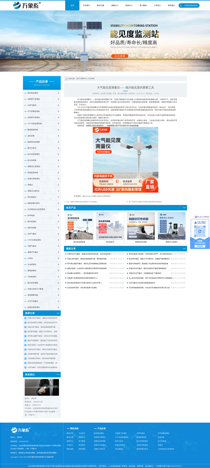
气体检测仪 (32, 277)
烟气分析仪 (32, 148)
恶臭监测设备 (33, 172)
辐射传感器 (32, 228)
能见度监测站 (33, 93)
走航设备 (31, 136)
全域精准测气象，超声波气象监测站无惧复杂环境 (43, 354)
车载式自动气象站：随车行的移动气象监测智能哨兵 (43, 349)
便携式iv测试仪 (33, 191)
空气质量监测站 (34, 111)
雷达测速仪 (32, 197)
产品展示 (86, 5)
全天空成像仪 (33, 301)
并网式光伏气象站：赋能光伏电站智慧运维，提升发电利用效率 (43, 318)
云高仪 (30, 258)
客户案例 (143, 5)
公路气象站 (32, 105)
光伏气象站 (32, 234)
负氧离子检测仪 (34, 117)
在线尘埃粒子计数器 (35, 289)
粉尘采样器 (32, 160)
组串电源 (31, 215)
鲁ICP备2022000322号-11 (173, 466)
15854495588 (190, 5)
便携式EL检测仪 (34, 166)
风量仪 (30, 185)
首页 (72, 5)
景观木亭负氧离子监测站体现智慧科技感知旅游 (147, 202)
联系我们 (171, 5)
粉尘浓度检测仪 (34, 154)
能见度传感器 (33, 283)
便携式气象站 (33, 252)
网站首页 (70, 433)
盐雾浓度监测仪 (34, 307)
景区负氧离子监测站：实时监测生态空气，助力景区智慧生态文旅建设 (43, 322)
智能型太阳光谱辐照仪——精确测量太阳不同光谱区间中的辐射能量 (112, 126)
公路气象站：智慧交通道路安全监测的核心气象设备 (43, 367)
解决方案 (100, 5)
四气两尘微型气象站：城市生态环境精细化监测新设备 (43, 336)
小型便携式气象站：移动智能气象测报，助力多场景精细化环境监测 (43, 358)
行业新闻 (91, 78)
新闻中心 (128, 5)
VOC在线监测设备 (35, 123)
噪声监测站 (32, 221)
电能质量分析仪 (34, 203)
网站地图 (70, 449)
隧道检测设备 (33, 130)
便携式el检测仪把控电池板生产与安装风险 (83, 202)
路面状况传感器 (34, 142)
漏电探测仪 (32, 270)
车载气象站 (32, 246)
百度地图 (82, 449)
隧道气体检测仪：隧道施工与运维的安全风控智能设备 (43, 340)
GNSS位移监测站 (34, 240)
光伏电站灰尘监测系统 (36, 209)
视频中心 (114, 5)
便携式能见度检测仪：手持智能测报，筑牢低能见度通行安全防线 (43, 363)
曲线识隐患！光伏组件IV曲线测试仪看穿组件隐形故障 (43, 345)
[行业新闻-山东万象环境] (25, 5)
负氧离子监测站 (34, 99)
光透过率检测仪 (34, 179)
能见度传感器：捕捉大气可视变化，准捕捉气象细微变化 (43, 331)
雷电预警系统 (33, 295)
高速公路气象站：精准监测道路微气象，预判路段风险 (43, 327)
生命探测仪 (32, 264)
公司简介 (157, 5)
